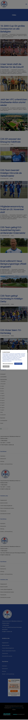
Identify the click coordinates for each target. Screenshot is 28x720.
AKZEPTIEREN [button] (18, 363)
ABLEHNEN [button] (6, 366)
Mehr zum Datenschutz (8, 363)
